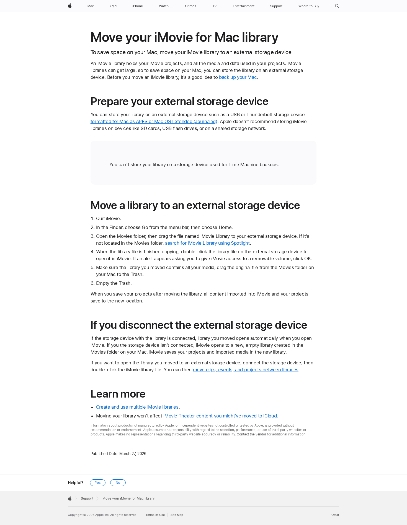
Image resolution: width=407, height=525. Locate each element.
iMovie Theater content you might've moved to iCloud (220, 416)
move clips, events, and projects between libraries (245, 369)
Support (87, 498)
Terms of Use (155, 515)
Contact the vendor (251, 434)
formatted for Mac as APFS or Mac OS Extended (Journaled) (154, 121)
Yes (98, 483)
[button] (337, 6)
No (118, 483)
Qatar (335, 515)
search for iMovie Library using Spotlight (207, 243)
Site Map (177, 515)
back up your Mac (238, 77)
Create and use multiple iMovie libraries (137, 407)
